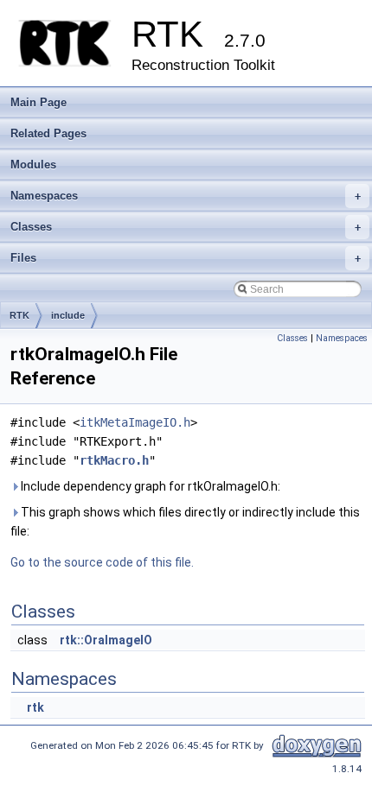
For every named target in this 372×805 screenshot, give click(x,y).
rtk (35, 707)
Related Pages (48, 133)
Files (185, 257)
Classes (185, 226)
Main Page (38, 102)
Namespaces (185, 195)
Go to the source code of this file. (102, 562)
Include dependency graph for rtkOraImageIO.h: (149, 486)
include (68, 315)
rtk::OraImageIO (106, 640)
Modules (33, 164)
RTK (19, 315)
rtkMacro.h (114, 460)
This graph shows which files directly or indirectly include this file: (185, 521)
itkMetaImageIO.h (135, 422)
